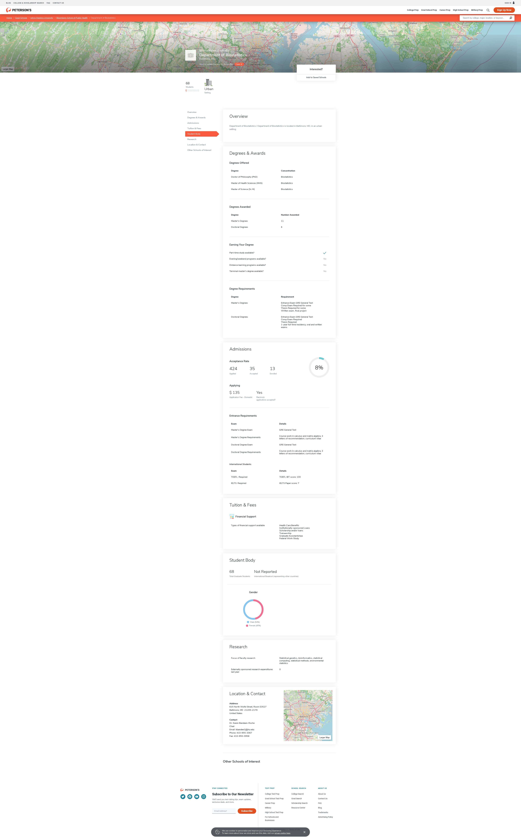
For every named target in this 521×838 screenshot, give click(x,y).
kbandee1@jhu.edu (245, 729)
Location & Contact (196, 144)
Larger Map (8, 69)
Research (191, 139)
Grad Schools (21, 18)
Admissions (193, 123)
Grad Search (296, 798)
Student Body (193, 133)
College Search (297, 794)
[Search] (488, 10)
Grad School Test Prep (274, 798)
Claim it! (239, 64)
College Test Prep (272, 794)
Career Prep (445, 10)
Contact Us (322, 798)
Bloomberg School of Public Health (72, 18)
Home (9, 18)
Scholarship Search (299, 803)
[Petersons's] (18, 10)
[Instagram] (203, 796)
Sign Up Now (504, 10)
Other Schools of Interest (199, 150)
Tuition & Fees (194, 128)
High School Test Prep (274, 812)
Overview (191, 112)
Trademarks (323, 812)
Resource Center (298, 808)
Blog (8, 3)
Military (268, 808)
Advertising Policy (325, 817)
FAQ (48, 3)
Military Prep (477, 10)
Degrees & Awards (196, 117)
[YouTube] (196, 796)
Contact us (58, 3)
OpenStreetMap (502, 23)
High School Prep (460, 10)
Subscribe (246, 811)
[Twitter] (182, 796)
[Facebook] (189, 796)
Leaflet (489, 23)
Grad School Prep (429, 10)
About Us (322, 794)
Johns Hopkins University (41, 18)
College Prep (413, 10)
